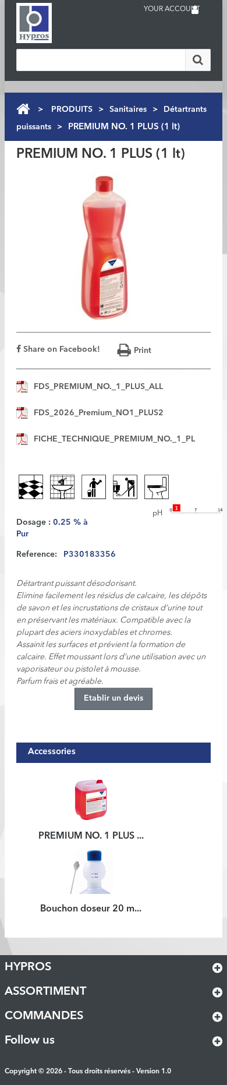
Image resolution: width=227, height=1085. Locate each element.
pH (157, 513)
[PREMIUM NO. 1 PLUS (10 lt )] (91, 798)
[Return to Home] (23, 109)
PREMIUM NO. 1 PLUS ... (91, 836)
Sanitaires (128, 109)
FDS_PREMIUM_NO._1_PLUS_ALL (98, 387)
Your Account (172, 9)
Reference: (36, 554)
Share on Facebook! (60, 349)
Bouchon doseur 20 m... (90, 909)
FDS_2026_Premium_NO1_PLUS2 (99, 413)
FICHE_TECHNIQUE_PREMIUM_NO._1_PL (114, 439)
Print (142, 351)
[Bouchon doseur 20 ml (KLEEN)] (91, 871)
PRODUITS (72, 109)
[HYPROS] (62, 23)
